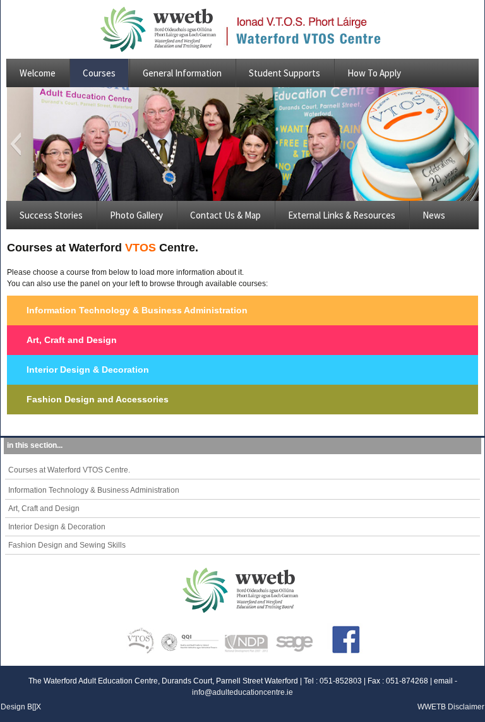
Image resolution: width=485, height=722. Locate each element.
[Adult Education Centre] (162, 29)
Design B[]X (21, 706)
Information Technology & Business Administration (137, 310)
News (433, 215)
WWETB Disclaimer (450, 706)
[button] (15, 144)
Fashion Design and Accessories (98, 399)
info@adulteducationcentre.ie (242, 692)
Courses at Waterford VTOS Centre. (69, 470)
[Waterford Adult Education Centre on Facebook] (341, 636)
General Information (182, 73)
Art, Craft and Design (72, 340)
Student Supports (284, 73)
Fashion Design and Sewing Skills (67, 545)
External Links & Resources (341, 215)
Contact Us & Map (225, 215)
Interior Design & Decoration (88, 369)
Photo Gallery (136, 215)
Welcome (38, 73)
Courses (99, 73)
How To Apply (374, 73)
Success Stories (51, 215)
